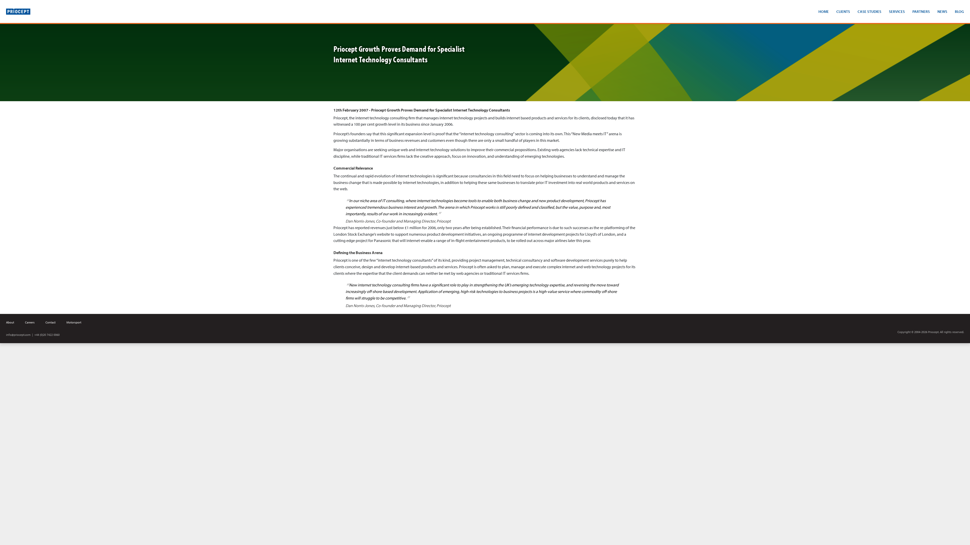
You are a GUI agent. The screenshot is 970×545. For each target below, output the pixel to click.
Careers (30, 322)
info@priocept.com (18, 335)
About (10, 322)
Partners (921, 11)
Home (823, 11)
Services (897, 11)
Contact (50, 322)
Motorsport (73, 322)
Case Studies (869, 11)
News (942, 11)
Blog (959, 11)
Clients (843, 11)
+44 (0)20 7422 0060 (47, 335)
